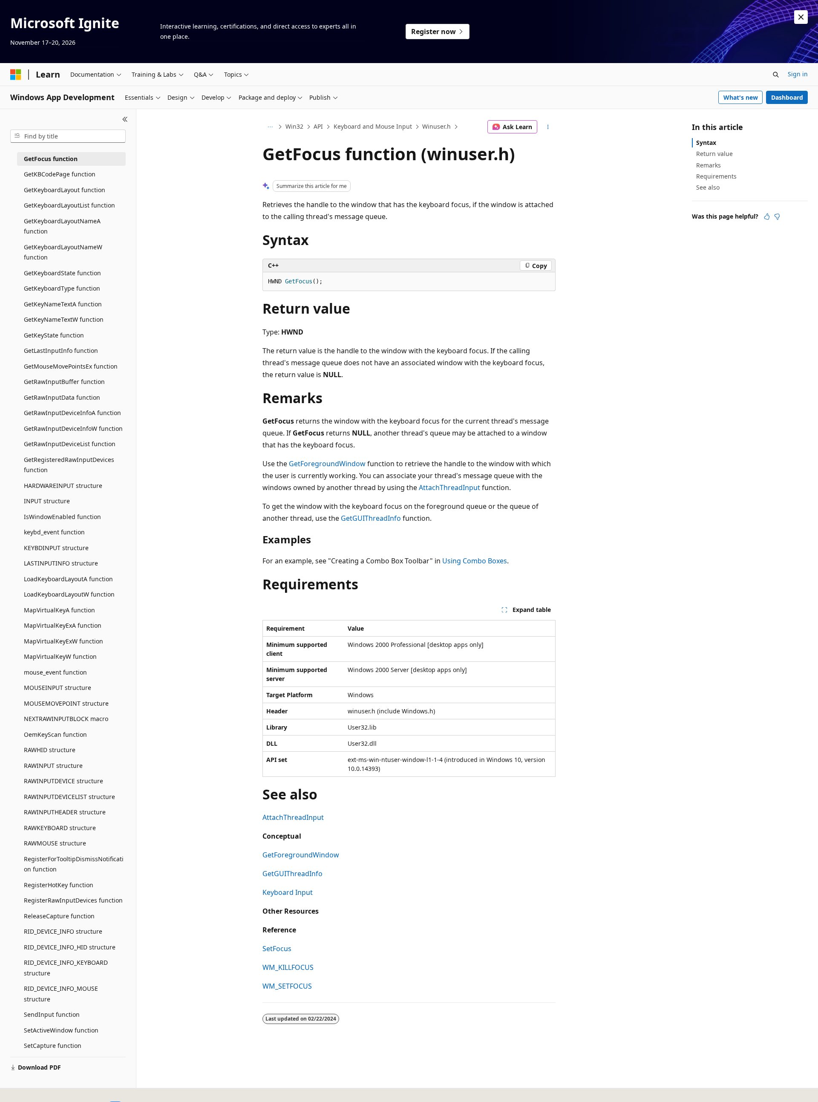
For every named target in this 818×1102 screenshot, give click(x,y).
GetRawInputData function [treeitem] (62, 397)
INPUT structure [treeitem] (47, 501)
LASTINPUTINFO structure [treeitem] (61, 563)
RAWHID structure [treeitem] (49, 750)
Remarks (708, 165)
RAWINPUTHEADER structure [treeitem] (65, 812)
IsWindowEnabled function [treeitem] (62, 517)
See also (708, 187)
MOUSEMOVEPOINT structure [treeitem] (66, 703)
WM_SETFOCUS (287, 986)
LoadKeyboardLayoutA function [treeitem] (68, 579)
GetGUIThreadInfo (371, 518)
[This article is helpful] (767, 216)
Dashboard (787, 97)
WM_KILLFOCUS (288, 967)
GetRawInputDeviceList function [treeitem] (69, 444)
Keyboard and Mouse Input (373, 126)
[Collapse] (125, 119)
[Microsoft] (15, 74)
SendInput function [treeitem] (52, 1014)
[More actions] (548, 127)
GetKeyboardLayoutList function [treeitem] (69, 205)
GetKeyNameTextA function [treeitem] (63, 304)
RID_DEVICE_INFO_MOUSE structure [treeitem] (61, 993)
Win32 (294, 126)
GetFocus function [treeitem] (51, 159)
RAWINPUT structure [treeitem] (53, 766)
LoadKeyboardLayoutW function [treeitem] (69, 594)
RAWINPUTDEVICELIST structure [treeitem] (69, 797)
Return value (714, 154)
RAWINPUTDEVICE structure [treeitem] (63, 781)
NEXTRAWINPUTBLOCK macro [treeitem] (66, 719)
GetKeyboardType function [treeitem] (62, 288)
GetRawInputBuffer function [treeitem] (64, 382)
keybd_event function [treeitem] (54, 532)
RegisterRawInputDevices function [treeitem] (73, 900)
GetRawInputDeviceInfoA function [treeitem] (72, 413)
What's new (740, 97)
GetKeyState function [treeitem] (54, 335)
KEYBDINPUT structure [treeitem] (56, 548)
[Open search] (775, 74)
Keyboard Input (287, 892)
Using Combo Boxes (474, 560)
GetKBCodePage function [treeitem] (59, 174)
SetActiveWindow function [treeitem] (61, 1030)
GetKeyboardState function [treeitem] (62, 273)
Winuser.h (436, 126)
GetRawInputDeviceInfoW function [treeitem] (73, 428)
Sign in (798, 74)
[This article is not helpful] (777, 216)
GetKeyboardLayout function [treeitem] (64, 190)
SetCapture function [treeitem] (52, 1045)
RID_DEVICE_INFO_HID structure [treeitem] (69, 947)
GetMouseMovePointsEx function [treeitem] (71, 366)
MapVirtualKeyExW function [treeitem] (63, 641)
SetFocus (276, 948)
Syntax (706, 142)
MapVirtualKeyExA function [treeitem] (62, 625)
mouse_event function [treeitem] (55, 672)
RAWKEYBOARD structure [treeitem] (60, 828)
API (318, 126)
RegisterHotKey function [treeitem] (58, 885)
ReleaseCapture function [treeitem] (59, 916)
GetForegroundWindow (327, 463)
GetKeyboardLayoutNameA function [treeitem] (62, 226)
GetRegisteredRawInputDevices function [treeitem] (69, 465)
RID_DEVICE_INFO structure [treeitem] (63, 931)
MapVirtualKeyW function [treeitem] (60, 656)
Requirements (716, 176)
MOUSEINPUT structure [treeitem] (57, 688)
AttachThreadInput (449, 487)
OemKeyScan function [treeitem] (55, 734)
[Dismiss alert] (801, 17)
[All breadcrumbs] (269, 127)
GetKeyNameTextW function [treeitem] (64, 319)
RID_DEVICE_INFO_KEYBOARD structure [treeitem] (66, 967)
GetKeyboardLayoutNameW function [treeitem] (63, 252)
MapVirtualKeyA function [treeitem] (59, 610)
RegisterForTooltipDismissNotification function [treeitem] (74, 864)
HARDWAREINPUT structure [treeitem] (63, 486)
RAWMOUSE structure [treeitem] (55, 843)
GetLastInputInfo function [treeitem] (61, 350)
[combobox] (68, 136)
